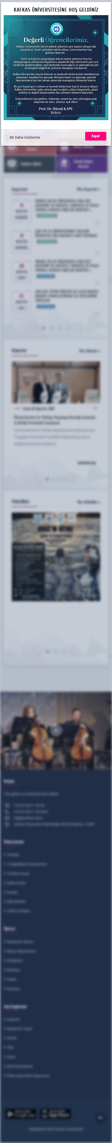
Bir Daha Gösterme (25, 137)
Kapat (96, 136)
